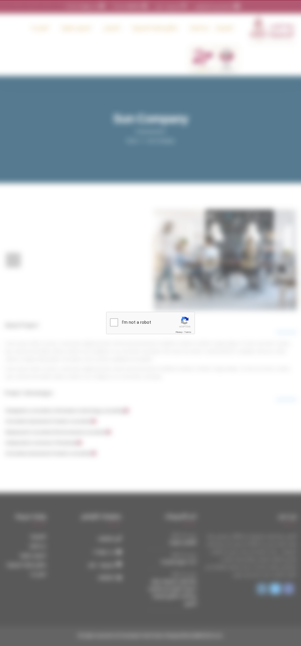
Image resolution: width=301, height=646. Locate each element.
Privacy (179, 332)
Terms (187, 332)
